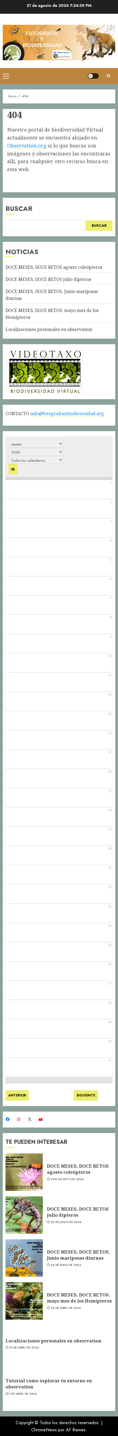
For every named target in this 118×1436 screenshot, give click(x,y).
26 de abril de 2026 (66, 1308)
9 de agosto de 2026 (67, 1179)
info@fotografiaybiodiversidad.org (67, 414)
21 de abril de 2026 (24, 1348)
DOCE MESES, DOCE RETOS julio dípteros (48, 279)
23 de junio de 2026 (66, 1222)
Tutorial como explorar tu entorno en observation (48, 1384)
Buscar (18, 208)
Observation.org (26, 145)
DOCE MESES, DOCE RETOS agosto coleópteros (53, 267)
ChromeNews (44, 1430)
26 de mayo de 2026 (66, 1265)
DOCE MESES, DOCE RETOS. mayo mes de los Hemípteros (79, 1298)
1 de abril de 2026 (23, 1394)
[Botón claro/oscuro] (93, 76)
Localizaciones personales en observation (48, 329)
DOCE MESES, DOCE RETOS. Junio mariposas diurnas (78, 1255)
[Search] (108, 75)
